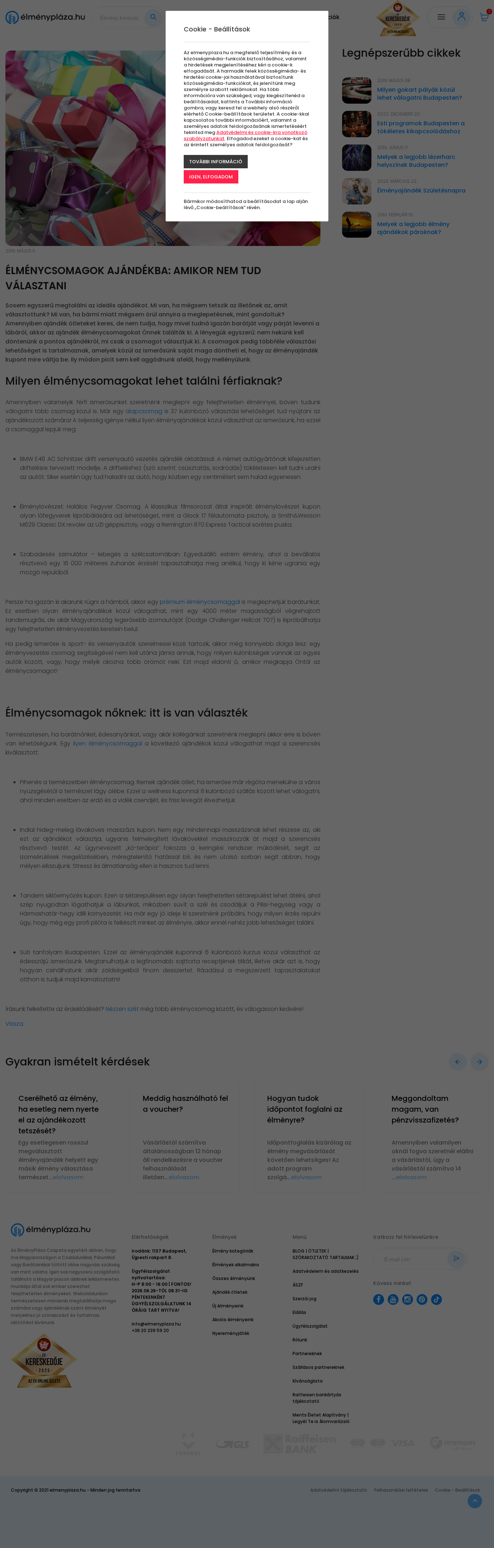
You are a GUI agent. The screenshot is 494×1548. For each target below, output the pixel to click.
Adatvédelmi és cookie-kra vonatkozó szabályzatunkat (245, 135)
